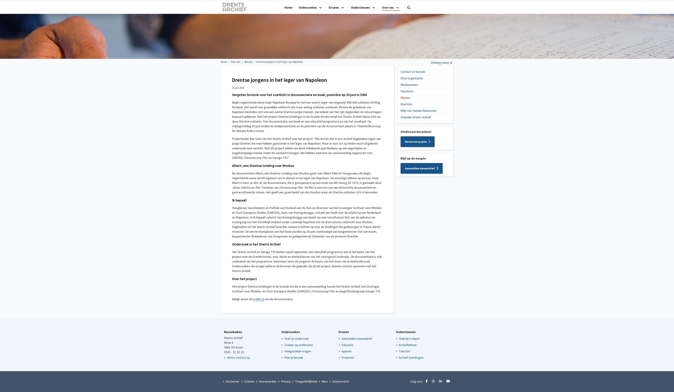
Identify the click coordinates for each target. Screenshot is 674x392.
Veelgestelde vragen (297, 351)
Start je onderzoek (296, 339)
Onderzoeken (308, 7)
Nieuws (405, 98)
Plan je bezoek (293, 358)
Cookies (249, 381)
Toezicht (404, 351)
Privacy (285, 381)
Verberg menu (440, 63)
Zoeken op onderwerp (298, 345)
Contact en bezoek (413, 72)
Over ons (388, 7)
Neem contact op (238, 358)
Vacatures (407, 91)
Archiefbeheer (408, 345)
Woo (325, 381)
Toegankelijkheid (306, 381)
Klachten (406, 104)
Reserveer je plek (416, 142)
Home (288, 7)
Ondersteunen (360, 7)
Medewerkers (409, 85)
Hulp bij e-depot (409, 339)
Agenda (346, 351)
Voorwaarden (267, 381)
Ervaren (334, 7)
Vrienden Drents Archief (416, 117)
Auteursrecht (340, 381)
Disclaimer (232, 381)
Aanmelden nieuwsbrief (420, 168)
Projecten (348, 358)
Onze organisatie (412, 78)
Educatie (347, 345)
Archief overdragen (411, 358)
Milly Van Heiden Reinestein (419, 111)
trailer (258, 299)
